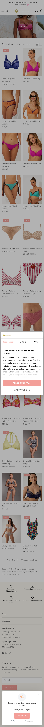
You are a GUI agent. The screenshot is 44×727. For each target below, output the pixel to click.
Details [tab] (23, 342)
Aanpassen (20, 390)
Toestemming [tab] (8, 342)
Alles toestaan (22, 383)
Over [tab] (36, 342)
